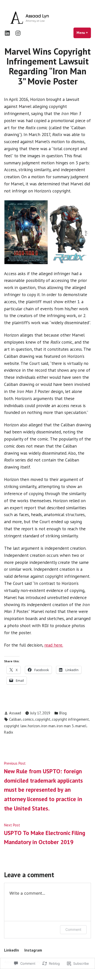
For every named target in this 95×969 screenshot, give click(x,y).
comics (28, 719)
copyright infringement (70, 719)
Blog (63, 713)
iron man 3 (65, 725)
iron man (48, 725)
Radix (8, 732)
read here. (53, 645)
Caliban (15, 719)
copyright (42, 719)
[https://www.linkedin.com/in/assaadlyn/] (8, 33)
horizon (34, 725)
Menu (84, 33)
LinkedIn (11, 950)
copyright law (15, 725)
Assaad (15, 713)
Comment (73, 929)
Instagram (33, 950)
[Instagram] (17, 33)
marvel (80, 725)
